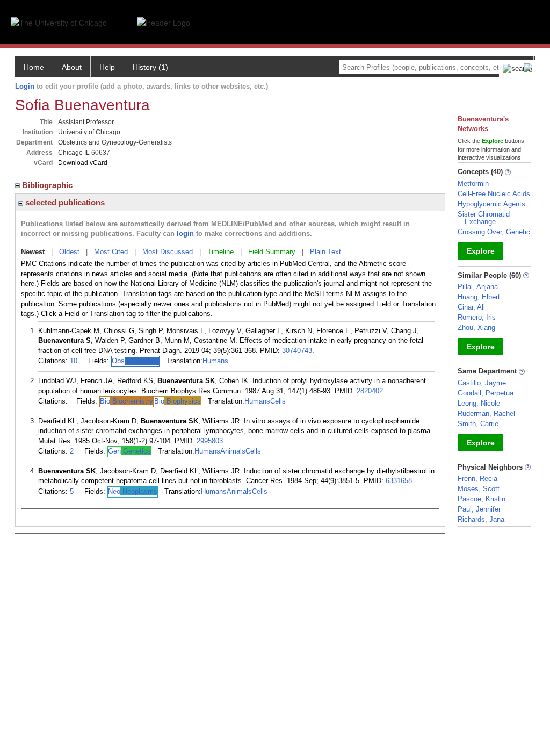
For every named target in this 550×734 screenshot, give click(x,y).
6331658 (399, 481)
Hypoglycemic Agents (491, 204)
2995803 (210, 441)
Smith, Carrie (478, 424)
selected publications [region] (64, 202)
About (72, 67)
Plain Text (325, 252)
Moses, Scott (479, 489)
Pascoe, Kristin (481, 499)
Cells (278, 401)
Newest (33, 252)
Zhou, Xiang (476, 327)
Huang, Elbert (479, 297)
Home (34, 67)
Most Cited (111, 252)
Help (107, 67)
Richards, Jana (481, 519)
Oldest (69, 252)
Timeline (220, 252)
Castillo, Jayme (482, 383)
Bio (126, 401)
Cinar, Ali (471, 307)
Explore (481, 251)
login (185, 233)
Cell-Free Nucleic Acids (494, 194)
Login (24, 86)
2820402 (370, 391)
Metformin (473, 183)
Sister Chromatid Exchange (484, 218)
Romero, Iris (477, 317)
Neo (132, 491)
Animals (232, 451)
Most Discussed (167, 252)
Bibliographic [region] (48, 185)
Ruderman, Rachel (486, 413)
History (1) (150, 67)
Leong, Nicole (479, 403)
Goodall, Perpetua (485, 393)
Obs (135, 361)
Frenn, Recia (477, 478)
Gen (129, 451)
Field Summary (271, 252)
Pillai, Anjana (478, 287)
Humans (215, 361)
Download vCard (82, 163)
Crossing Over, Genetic (494, 232)
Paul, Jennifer (479, 509)
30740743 (297, 351)
